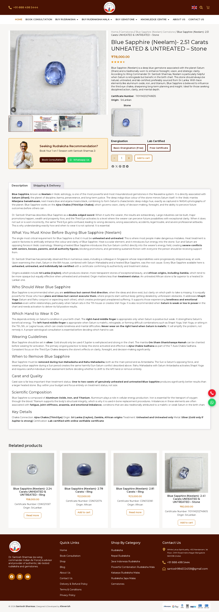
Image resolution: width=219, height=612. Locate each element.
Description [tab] (20, 185)
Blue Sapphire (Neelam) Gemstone (155, 31)
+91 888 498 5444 (178, 562)
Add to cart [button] (84, 512)
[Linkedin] (20, 576)
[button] (201, 7)
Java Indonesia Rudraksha (125, 561)
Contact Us (66, 578)
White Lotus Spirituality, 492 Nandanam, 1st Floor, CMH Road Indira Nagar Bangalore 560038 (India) (187, 552)
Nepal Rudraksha (120, 555)
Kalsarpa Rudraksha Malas (125, 572)
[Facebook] (11, 576)
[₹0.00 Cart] (208, 7)
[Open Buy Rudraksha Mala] (111, 19)
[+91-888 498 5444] (10, 7)
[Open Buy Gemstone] (136, 19)
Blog (62, 567)
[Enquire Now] (212, 393)
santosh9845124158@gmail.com (187, 568)
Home (114, 31)
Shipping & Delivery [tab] (47, 185)
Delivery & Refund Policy (74, 583)
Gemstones (127, 31)
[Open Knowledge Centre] (168, 19)
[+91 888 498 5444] (164, 562)
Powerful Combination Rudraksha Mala (133, 567)
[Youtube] (28, 576)
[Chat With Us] (212, 402)
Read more (32, 515)
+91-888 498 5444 (25, 7)
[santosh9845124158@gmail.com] (164, 568)
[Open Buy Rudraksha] (77, 19)
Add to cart (143, 158)
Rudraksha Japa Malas (123, 578)
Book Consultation (70, 555)
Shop (63, 561)
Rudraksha (117, 550)
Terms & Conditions (70, 589)
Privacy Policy (67, 595)
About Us (65, 572)
